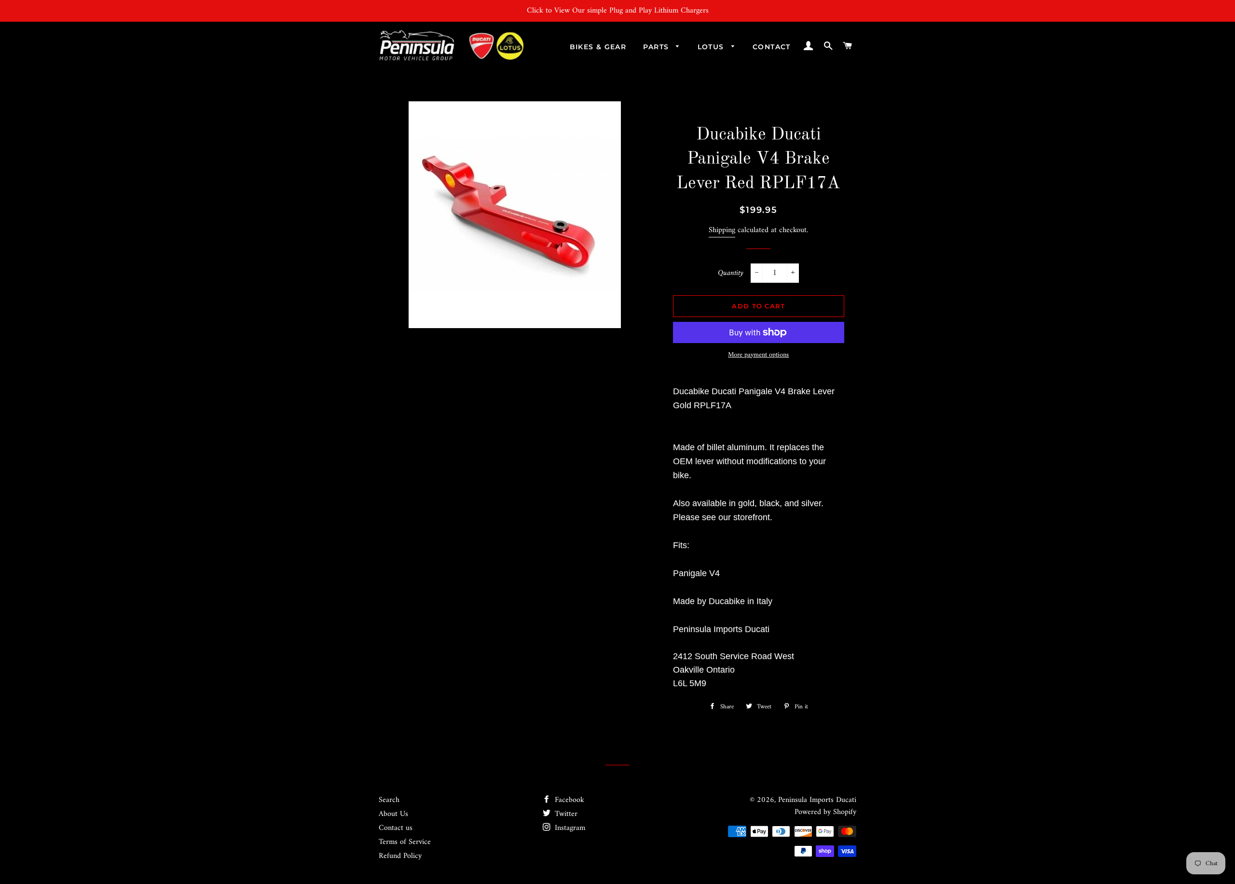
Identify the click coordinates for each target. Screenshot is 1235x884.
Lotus (712, 46)
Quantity (730, 273)
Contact (772, 46)
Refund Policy (400, 856)
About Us (393, 814)
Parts (657, 46)
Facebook (568, 800)
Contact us (395, 828)
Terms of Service (405, 842)
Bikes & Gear (598, 46)
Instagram (568, 828)
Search (389, 800)
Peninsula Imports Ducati (817, 800)
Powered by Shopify (825, 812)
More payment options (758, 355)
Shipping (722, 230)
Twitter (564, 814)
